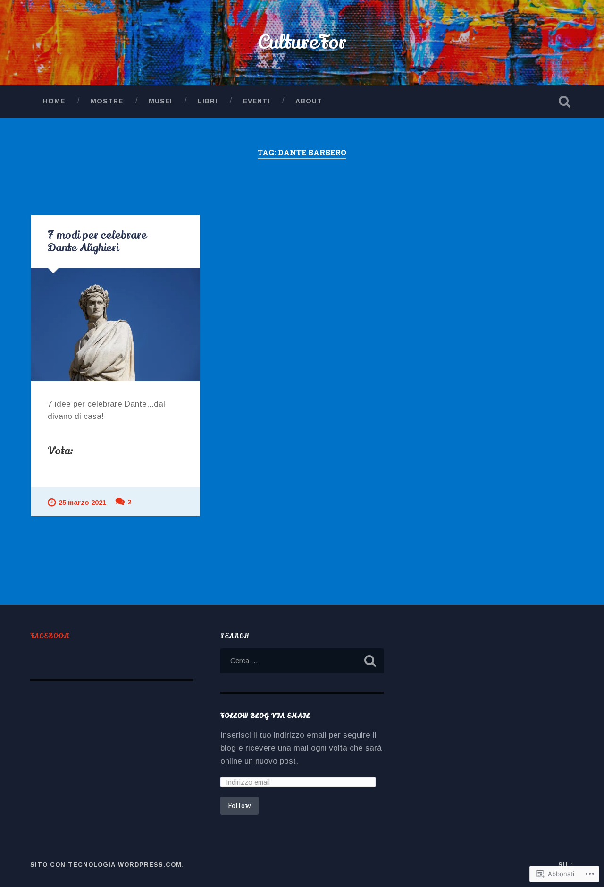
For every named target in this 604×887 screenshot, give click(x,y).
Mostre (107, 101)
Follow (239, 805)
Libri (208, 101)
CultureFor (302, 42)
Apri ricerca (564, 101)
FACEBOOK (49, 635)
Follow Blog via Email (265, 715)
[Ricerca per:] (302, 660)
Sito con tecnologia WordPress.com (106, 864)
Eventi (256, 101)
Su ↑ (566, 864)
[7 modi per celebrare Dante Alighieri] (115, 324)
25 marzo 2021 (82, 502)
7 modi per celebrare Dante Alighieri (97, 241)
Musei (160, 101)
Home (54, 101)
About (308, 101)
